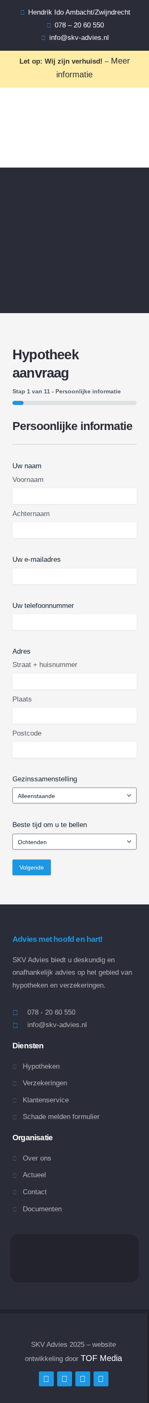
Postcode (26, 733)
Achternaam (31, 514)
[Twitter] (46, 1378)
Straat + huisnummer (44, 665)
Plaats (22, 699)
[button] (19, 146)
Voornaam (27, 480)
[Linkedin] (82, 1378)
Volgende (31, 867)
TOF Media (101, 1358)
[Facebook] (64, 1378)
